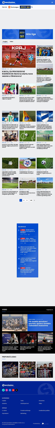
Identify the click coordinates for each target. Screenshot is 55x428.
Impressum (5, 413)
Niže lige (4, 69)
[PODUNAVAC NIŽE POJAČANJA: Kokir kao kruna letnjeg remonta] (27, 183)
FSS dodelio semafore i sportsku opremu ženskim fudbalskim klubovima (40, 324)
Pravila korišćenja (25, 410)
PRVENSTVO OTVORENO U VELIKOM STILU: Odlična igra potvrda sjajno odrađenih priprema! (44, 79)
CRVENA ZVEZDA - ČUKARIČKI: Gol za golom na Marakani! (27, 231)
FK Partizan (41, 345)
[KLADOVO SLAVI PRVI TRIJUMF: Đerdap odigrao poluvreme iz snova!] (10, 135)
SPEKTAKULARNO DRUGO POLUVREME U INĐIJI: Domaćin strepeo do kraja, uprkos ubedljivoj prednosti (44, 146)
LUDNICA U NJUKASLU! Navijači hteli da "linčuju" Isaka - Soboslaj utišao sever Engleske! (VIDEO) (28, 260)
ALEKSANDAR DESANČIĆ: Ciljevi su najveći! (8, 98)
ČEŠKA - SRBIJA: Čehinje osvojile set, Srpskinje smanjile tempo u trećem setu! (28, 240)
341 (31, 200)
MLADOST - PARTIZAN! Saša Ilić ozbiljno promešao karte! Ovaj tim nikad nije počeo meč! (27, 270)
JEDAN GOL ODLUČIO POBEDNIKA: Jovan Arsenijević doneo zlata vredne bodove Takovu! (27, 126)
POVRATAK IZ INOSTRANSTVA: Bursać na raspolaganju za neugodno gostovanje (10, 193)
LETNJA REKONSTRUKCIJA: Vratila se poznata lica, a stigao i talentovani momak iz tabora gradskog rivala (44, 193)
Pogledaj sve (50, 309)
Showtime (41, 400)
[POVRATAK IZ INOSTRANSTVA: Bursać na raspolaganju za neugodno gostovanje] (10, 183)
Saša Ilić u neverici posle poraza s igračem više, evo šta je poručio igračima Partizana (45, 348)
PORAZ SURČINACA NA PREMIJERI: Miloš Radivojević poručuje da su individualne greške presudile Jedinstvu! (44, 126)
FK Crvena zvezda (24, 345)
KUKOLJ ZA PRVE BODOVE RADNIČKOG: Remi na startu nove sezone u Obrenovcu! (17, 73)
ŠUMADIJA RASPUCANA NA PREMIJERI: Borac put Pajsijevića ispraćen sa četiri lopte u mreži (27, 146)
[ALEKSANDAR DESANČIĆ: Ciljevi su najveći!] (10, 88)
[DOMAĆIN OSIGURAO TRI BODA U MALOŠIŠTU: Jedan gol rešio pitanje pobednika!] (45, 50)
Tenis (21, 400)
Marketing (23, 413)
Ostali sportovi (24, 403)
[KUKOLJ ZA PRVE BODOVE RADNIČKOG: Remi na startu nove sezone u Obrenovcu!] (19, 56)
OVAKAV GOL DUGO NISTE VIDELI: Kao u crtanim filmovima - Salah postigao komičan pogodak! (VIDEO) (44, 373)
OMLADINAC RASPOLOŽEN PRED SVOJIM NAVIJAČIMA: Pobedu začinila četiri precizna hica (9, 173)
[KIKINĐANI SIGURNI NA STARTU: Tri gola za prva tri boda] (45, 163)
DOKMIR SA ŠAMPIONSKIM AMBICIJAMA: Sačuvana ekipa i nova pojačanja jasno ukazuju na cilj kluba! (45, 99)
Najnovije (4, 7)
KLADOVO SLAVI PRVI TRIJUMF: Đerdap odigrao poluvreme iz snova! (10, 146)
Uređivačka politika (44, 410)
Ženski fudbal (32, 319)
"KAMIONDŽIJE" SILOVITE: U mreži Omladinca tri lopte (26, 172)
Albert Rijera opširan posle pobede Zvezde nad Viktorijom (27, 348)
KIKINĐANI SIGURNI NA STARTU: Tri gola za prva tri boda (44, 173)
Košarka (4, 403)
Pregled (5, 41)
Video (11, 41)
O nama (4, 410)
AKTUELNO (40, 368)
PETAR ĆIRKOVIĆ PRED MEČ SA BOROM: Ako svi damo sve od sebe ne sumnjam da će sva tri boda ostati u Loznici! (10, 126)
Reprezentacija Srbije (7, 367)
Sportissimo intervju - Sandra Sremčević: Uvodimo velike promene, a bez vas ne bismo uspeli (10, 348)
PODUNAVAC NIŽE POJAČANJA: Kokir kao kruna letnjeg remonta (27, 193)
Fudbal (4, 400)
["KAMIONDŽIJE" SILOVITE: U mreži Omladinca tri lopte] (27, 163)
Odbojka (22, 369)
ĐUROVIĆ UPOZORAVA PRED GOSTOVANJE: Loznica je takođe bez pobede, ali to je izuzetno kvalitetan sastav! (27, 99)
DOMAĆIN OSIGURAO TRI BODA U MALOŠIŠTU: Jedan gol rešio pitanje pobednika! (44, 61)
